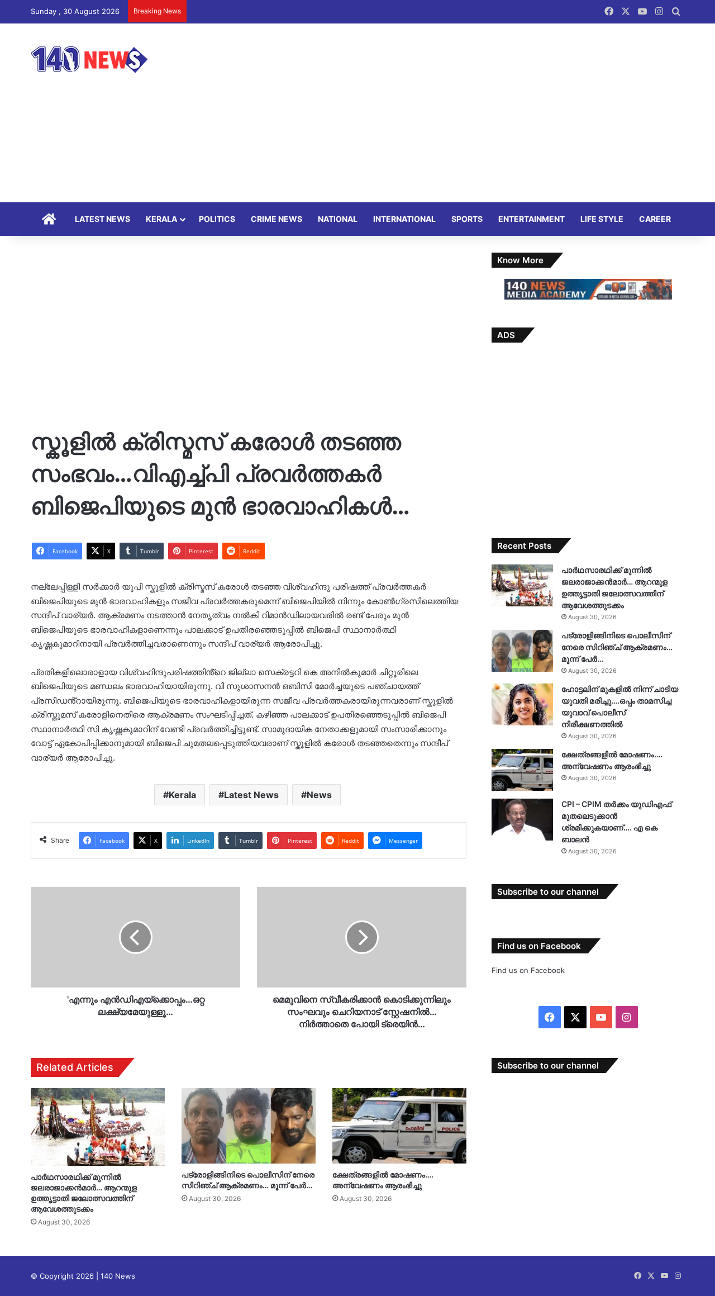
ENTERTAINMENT (531, 219)
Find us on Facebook (528, 970)
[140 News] (114, 59)
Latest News (251, 794)
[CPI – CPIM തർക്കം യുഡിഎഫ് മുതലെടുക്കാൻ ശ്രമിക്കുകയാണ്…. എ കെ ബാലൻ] (522, 820)
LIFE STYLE (601, 219)
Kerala (182, 794)
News (319, 794)
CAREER (655, 219)
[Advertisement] (469, 113)
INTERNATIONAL (404, 219)
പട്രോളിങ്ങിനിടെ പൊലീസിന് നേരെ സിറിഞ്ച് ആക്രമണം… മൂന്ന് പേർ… (617, 646)
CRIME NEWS (276, 219)
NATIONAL (338, 219)
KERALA (161, 219)
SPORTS (467, 219)
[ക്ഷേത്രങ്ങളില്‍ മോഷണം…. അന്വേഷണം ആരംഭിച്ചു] (399, 1126)
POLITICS (217, 219)
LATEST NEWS (102, 219)
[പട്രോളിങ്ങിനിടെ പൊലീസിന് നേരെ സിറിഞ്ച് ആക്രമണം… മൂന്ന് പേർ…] (249, 1126)
